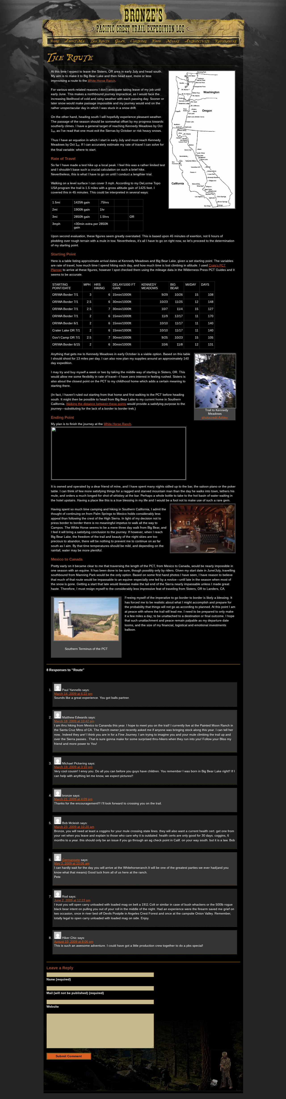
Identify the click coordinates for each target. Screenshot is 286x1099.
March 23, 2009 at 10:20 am (74, 827)
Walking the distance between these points (96, 404)
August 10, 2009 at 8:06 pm (73, 941)
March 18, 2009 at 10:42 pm (74, 721)
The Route (100, 41)
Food (156, 41)
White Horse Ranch (101, 80)
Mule (172, 41)
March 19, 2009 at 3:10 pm (73, 767)
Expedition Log (53, 41)
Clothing (138, 41)
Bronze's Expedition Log (143, 20)
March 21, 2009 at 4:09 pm (73, 799)
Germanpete (71, 860)
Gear (120, 41)
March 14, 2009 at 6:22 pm (73, 693)
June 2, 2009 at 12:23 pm (72, 900)
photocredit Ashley (215, 417)
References (226, 41)
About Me (74, 41)
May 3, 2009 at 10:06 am (72, 863)
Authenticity (197, 41)
